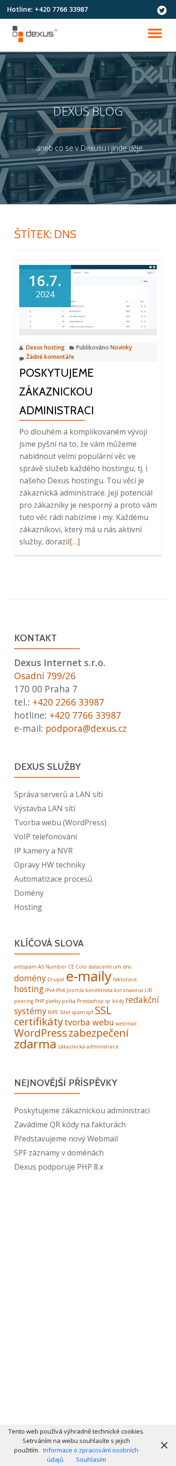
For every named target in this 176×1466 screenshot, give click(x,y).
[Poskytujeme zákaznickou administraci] (88, 296)
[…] (74, 541)
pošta (69, 1001)
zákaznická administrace (88, 1046)
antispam (25, 966)
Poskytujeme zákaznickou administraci (56, 391)
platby (53, 1001)
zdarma (35, 1043)
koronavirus (128, 990)
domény (30, 978)
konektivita (99, 990)
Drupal (55, 979)
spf (89, 1012)
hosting (29, 988)
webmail (126, 1023)
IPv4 (49, 990)
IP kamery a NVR (43, 850)
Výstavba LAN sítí (44, 808)
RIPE (53, 1012)
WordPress (40, 1032)
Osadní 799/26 (45, 675)
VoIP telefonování (45, 836)
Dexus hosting (45, 347)
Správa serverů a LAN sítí (58, 794)
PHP (39, 1001)
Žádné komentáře (50, 357)
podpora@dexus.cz (86, 728)
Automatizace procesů (53, 879)
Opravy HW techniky (49, 865)
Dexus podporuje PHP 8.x (58, 1167)
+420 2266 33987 (68, 702)
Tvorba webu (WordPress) (60, 822)
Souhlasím (91, 1459)
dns (126, 966)
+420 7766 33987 (85, 715)
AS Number (52, 966)
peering (23, 1001)
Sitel (65, 1012)
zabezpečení (99, 1032)
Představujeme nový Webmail (66, 1138)
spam (78, 1012)
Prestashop (90, 1001)
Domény (29, 893)
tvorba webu (89, 1022)
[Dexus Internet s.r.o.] (36, 35)
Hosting (28, 907)
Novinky (121, 347)
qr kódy (114, 1001)
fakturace (125, 979)
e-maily (89, 976)
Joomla (75, 990)
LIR (148, 990)
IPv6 (60, 990)
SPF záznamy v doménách (59, 1153)
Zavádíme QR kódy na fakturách (70, 1124)
